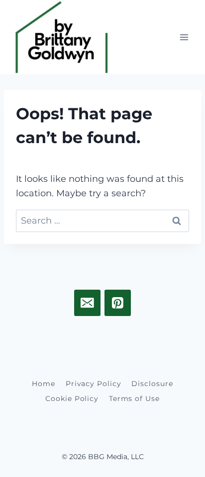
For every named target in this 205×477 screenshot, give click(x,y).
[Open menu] (184, 37)
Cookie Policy (72, 398)
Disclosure (152, 383)
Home (43, 383)
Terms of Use (134, 398)
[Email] (87, 303)
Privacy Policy (93, 383)
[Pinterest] (117, 303)
